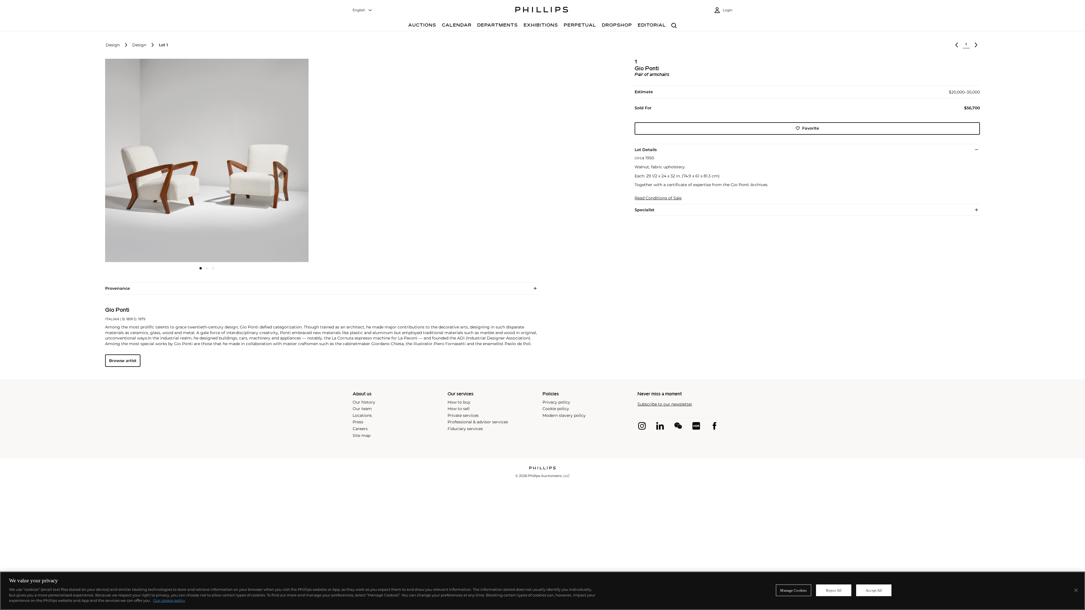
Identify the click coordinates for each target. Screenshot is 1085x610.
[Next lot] (976, 45)
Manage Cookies (793, 590)
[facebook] (714, 425)
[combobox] (362, 10)
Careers (360, 428)
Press (358, 421)
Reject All (833, 590)
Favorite (810, 128)
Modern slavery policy (564, 415)
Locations (362, 415)
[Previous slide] (139, 161)
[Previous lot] (957, 45)
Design (113, 45)
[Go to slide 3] (213, 268)
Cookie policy (555, 408)
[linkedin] (660, 425)
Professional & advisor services (478, 421)
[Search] (674, 26)
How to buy (459, 402)
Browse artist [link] (122, 360)
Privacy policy (556, 402)
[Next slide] (275, 161)
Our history (364, 402)
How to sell (459, 408)
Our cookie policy (169, 600)
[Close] (1076, 590)
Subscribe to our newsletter (664, 404)
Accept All (873, 590)
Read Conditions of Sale (658, 198)
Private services (463, 415)
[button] (205, 160)
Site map (361, 435)
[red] (696, 425)
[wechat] (678, 425)
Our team (362, 408)
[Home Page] (541, 10)
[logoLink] (542, 468)
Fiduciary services (465, 428)
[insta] (641, 425)
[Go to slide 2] (206, 268)
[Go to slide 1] (200, 268)
